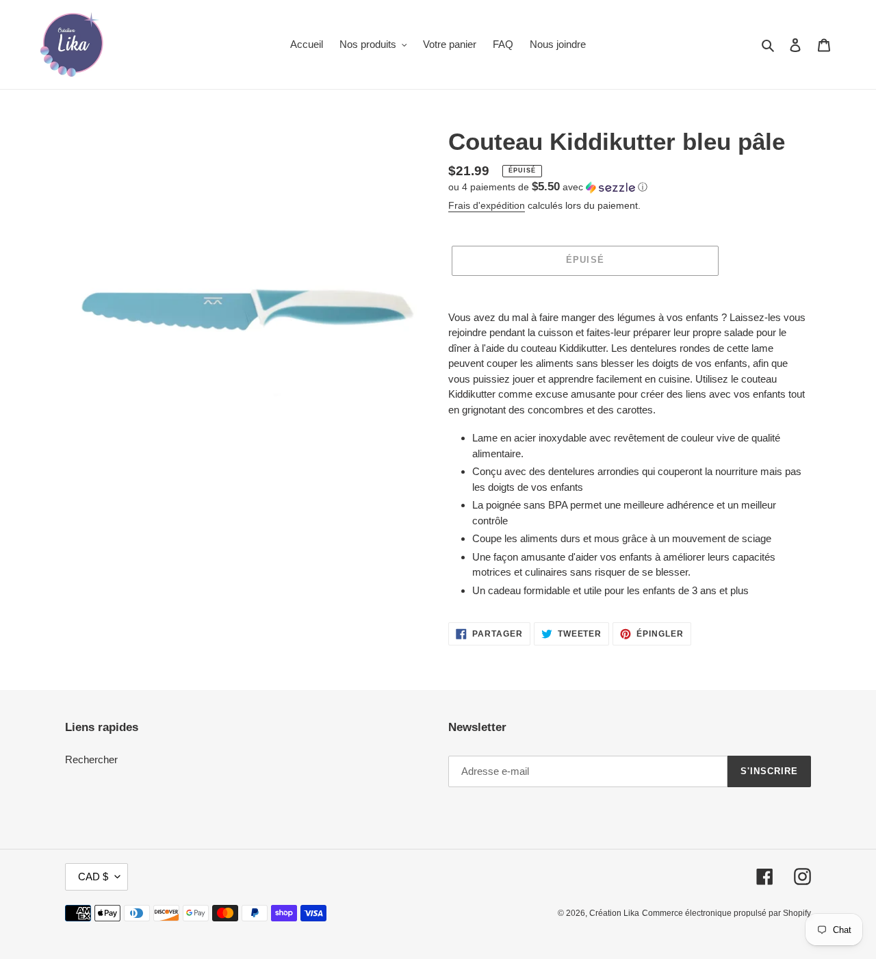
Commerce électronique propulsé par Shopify (726, 913)
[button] (547, 187)
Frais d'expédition (486, 205)
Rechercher (91, 759)
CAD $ (93, 876)
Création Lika (614, 913)
